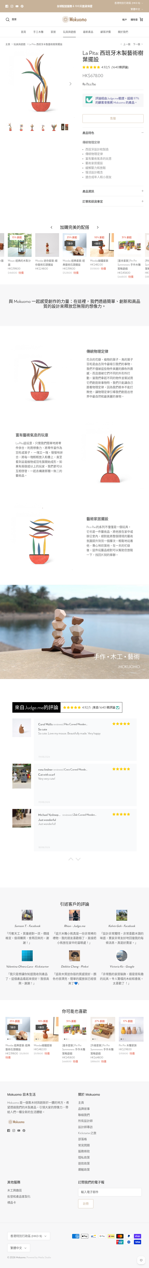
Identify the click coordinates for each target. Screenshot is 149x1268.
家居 (53, 31)
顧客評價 (105, 31)
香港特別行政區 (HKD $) (127, 3)
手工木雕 (38, 31)
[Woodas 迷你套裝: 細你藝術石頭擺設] (47, 245)
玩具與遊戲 (69, 31)
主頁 (7, 44)
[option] (39, 83)
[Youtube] (17, 6)
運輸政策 (84, 1169)
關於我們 (123, 31)
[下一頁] (70, 84)
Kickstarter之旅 (87, 1133)
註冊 (86, 1203)
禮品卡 (11, 1202)
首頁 (23, 31)
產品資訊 (88, 191)
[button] (70, 860)
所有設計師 (85, 1120)
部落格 (82, 1139)
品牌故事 (84, 1108)
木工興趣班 (14, 1190)
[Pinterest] (22, 6)
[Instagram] (12, 6)
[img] (77, 707)
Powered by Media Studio (39, 1257)
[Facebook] (6, 6)
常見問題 (84, 1145)
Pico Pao (91, 84)
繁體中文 (135, 9)
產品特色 (88, 132)
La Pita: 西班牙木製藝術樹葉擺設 (45, 44)
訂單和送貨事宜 (92, 201)
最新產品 (88, 31)
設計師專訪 (85, 1127)
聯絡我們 (84, 1114)
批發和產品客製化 (19, 1196)
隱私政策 (84, 1157)
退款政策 (84, 1163)
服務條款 (84, 1151)
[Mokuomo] (74, 19)
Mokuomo (21, 1257)
